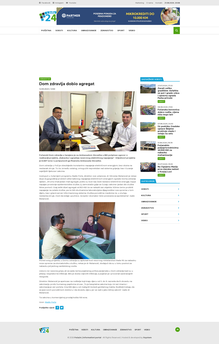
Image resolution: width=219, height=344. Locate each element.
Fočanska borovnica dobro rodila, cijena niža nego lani (168, 112)
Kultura (72, 30)
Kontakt (158, 3)
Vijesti (59, 30)
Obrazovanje (88, 30)
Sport (120, 30)
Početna (46, 30)
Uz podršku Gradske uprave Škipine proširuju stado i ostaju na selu (169, 130)
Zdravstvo (107, 30)
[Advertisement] (109, 55)
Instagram (59, 3)
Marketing (139, 3)
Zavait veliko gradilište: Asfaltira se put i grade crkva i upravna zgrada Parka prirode (168, 93)
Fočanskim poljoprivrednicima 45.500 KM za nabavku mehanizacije (168, 150)
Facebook (45, 3)
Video (132, 30)
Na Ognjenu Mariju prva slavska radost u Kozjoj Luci (168, 169)
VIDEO (144, 220)
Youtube (72, 3)
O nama (149, 3)
